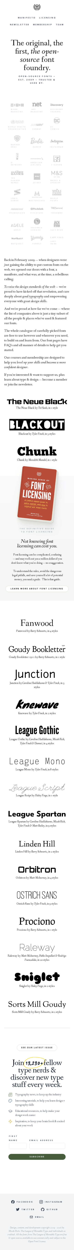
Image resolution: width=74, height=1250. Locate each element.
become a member (54, 379)
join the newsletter (20, 384)
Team (60, 25)
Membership (42, 25)
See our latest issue (37, 1048)
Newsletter (20, 25)
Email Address (41, 1141)
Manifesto (27, 18)
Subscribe (37, 1157)
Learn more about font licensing (37, 589)
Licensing (47, 18)
